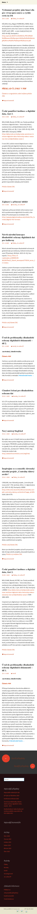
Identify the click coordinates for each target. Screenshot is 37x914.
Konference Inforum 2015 (11, 799)
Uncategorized (8, 874)
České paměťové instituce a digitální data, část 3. (18, 112)
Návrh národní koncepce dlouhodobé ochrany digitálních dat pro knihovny (18, 237)
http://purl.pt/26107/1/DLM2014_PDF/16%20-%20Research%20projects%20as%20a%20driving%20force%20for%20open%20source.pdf (18, 38)
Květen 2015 (7, 842)
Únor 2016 (7, 836)
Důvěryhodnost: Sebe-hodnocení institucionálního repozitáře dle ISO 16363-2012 (13, 811)
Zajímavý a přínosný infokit (15, 201)
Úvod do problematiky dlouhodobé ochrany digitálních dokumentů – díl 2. (18, 340)
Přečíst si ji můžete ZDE (14, 554)
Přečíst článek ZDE (8, 187)
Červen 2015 (7, 839)
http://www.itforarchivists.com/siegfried (16, 454)
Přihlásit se (7, 890)
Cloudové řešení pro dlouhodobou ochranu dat (17, 392)
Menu (4, 2)
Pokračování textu (26, 375)
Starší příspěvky (15, 758)
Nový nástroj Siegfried (12, 430)
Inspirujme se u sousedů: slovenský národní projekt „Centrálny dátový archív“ (18, 471)
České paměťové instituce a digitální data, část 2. (18, 571)
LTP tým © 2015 (28, 909)
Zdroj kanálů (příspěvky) (11, 893)
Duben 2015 (7, 845)
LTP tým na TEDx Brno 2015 (11, 795)
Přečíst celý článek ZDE (10, 322)
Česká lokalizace (9, 899)
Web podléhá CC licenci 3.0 (12, 909)
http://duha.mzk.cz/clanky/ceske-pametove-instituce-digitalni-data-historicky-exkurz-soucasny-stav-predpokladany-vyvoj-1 (18, 136)
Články (14, 18)
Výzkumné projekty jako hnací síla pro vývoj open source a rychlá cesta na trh (18, 12)
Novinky (14, 205)
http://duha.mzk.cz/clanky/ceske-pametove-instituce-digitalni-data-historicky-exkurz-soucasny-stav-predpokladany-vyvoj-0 (18, 592)
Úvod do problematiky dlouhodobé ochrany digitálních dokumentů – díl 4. (13, 804)
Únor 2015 (7, 851)
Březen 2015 (7, 848)
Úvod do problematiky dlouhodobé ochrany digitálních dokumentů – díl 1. (18, 667)
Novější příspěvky (24, 766)
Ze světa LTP (20, 18)
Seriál (14, 346)
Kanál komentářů (9, 896)
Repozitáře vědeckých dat (12, 792)
